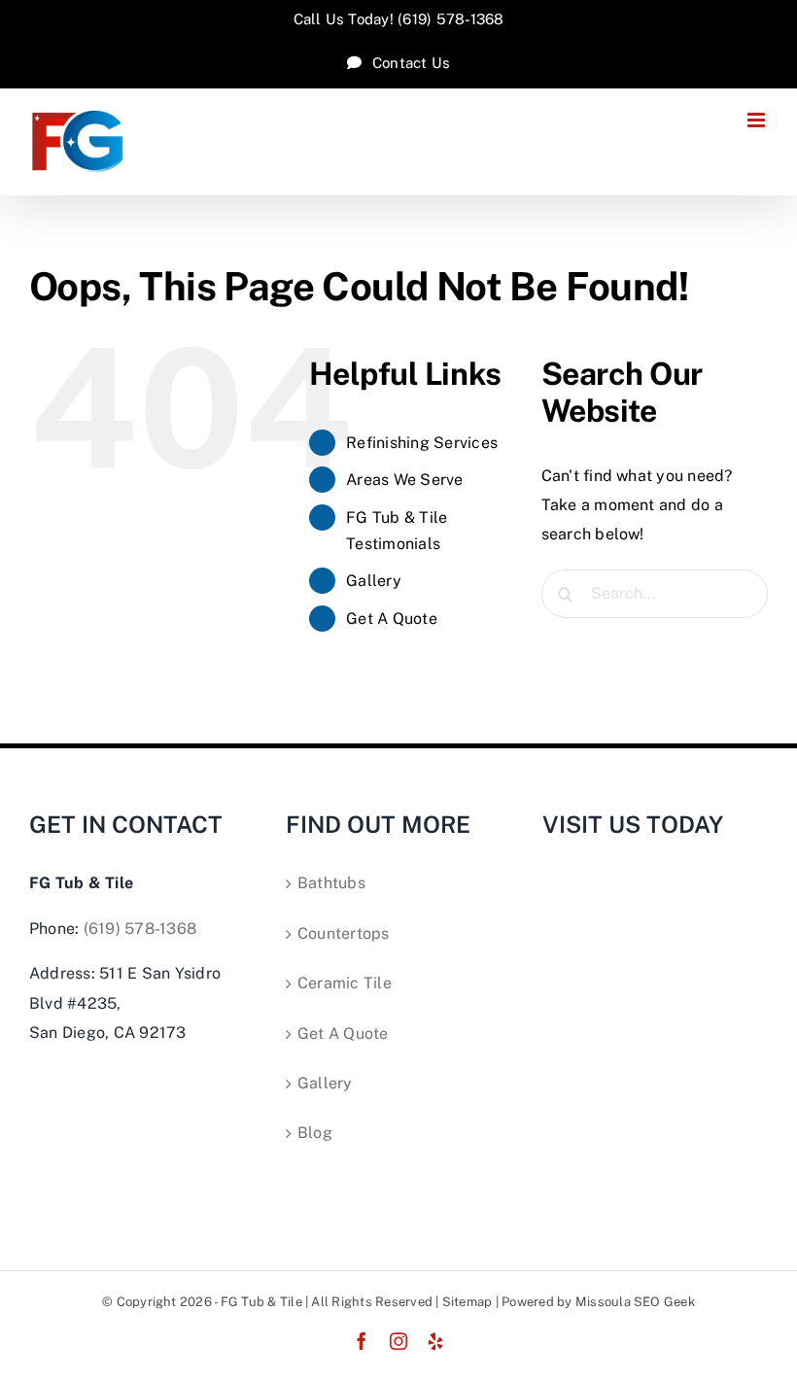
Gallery (373, 580)
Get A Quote (391, 618)
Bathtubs (331, 883)
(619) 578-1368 (140, 928)
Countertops (343, 933)
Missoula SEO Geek (635, 1301)
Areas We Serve (404, 479)
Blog (314, 1132)
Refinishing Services (422, 442)
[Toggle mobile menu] (757, 120)
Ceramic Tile (344, 983)
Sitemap (467, 1301)
